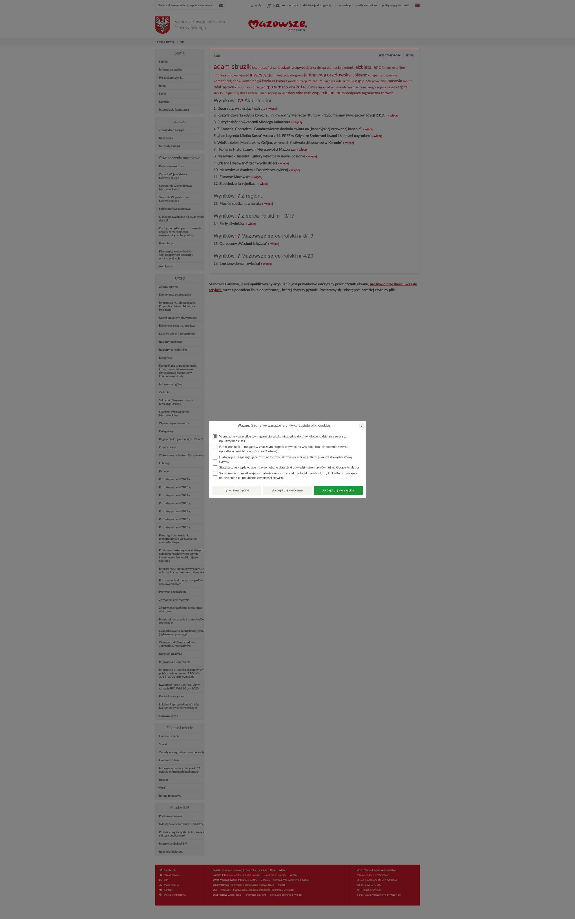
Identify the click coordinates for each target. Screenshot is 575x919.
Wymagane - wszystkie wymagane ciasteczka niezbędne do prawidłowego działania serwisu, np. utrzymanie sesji (282, 439)
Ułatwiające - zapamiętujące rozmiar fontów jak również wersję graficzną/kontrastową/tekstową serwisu (285, 459)
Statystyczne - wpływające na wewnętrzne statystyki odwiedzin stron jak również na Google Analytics (289, 467)
